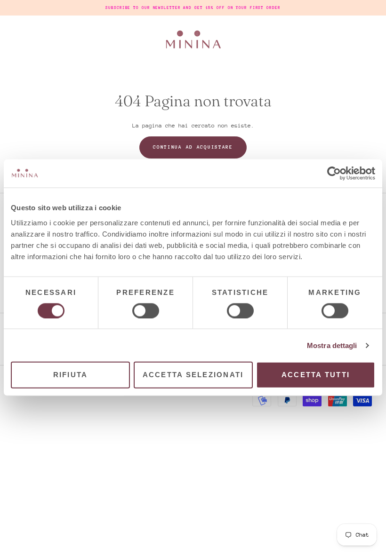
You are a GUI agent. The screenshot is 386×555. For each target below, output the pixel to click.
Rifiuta (70, 375)
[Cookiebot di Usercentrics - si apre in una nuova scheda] (334, 173)
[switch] (145, 310)
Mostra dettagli (332, 345)
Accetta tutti (315, 375)
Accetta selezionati (193, 375)
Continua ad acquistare (193, 147)
